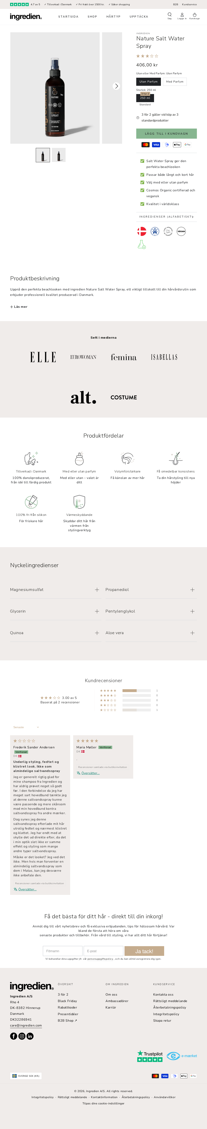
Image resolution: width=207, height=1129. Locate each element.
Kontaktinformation (104, 1097)
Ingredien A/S (95, 1091)
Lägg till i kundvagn (166, 134)
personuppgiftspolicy (100, 958)
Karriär (111, 1007)
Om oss (111, 994)
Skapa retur (162, 1020)
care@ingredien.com (26, 1025)
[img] (24, 741)
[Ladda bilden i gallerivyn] (43, 155)
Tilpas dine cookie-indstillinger (103, 1103)
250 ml (145, 98)
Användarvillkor (164, 1097)
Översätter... (27, 889)
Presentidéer (68, 1014)
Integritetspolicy (166, 1014)
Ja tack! (144, 951)
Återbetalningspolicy (169, 1007)
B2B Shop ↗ (67, 1020)
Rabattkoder (67, 1007)
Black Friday (67, 1001)
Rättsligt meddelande (170, 1001)
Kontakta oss (163, 994)
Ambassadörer (117, 1001)
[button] (169, 16)
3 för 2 (63, 994)
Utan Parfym (148, 82)
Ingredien (143, 33)
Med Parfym (175, 82)
